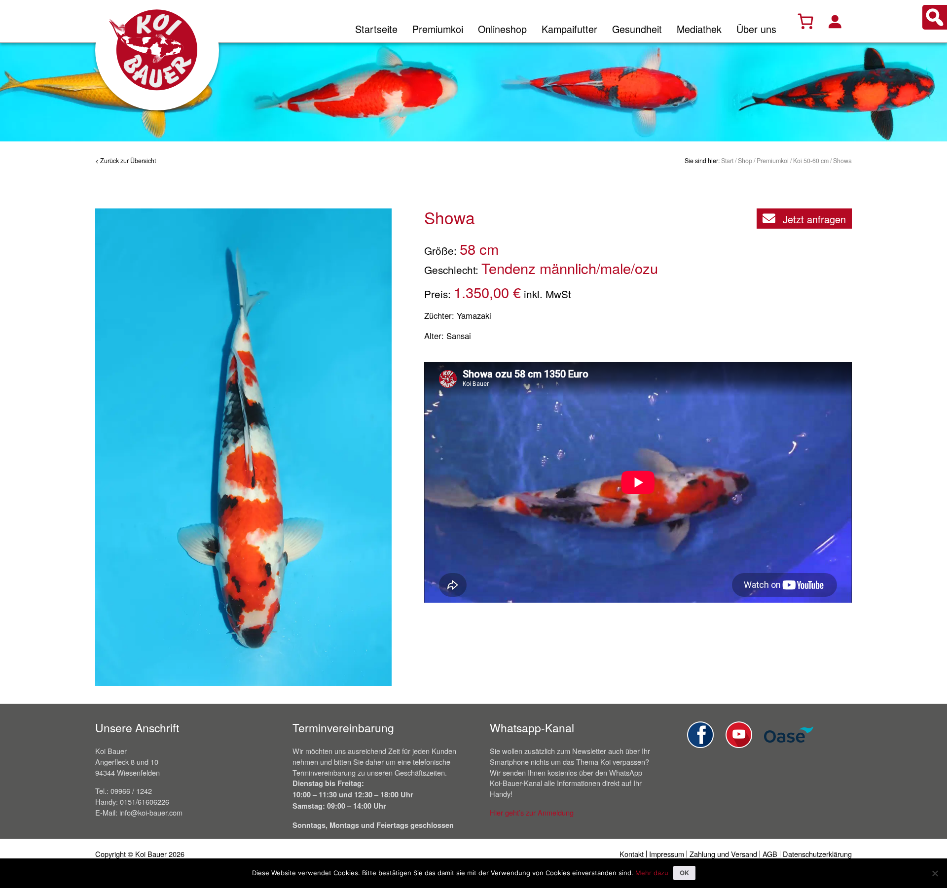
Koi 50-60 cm (811, 160)
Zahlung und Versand (723, 854)
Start (727, 160)
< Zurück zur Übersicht (125, 160)
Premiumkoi (437, 29)
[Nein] (935, 873)
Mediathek (699, 29)
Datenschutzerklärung (817, 854)
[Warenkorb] (805, 21)
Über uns (756, 29)
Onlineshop (502, 29)
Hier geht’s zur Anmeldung (532, 812)
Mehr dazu (651, 873)
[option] (243, 446)
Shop (745, 160)
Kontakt (631, 854)
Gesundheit (637, 29)
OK (684, 873)
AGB (770, 854)
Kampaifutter (569, 29)
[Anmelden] (834, 21)
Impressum (666, 854)
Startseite (376, 29)
